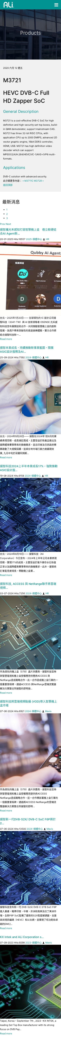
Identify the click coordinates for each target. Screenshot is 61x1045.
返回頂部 (8, 184)
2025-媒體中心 (34, 239)
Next (8, 223)
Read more (6, 338)
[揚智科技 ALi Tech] (9, 4)
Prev (2, 223)
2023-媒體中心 (33, 942)
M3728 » (39, 180)
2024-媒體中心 (33, 357)
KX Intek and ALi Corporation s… (22, 937)
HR (47, 239)
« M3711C (28, 180)
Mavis (48, 711)
